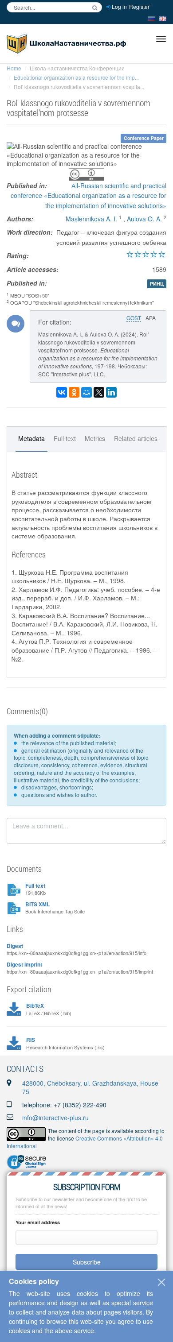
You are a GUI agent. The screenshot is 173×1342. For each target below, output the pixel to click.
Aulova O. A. (144, 218)
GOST (133, 317)
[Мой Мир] (86, 392)
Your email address (38, 1222)
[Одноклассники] (74, 392)
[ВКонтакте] (61, 392)
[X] (99, 392)
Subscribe (87, 1261)
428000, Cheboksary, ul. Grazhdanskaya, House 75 (90, 1087)
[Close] (161, 1282)
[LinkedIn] (111, 392)
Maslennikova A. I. (91, 218)
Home (14, 68)
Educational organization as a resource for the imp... (76, 77)
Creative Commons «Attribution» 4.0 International (85, 1141)
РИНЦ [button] (157, 283)
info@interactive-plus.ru (55, 1117)
